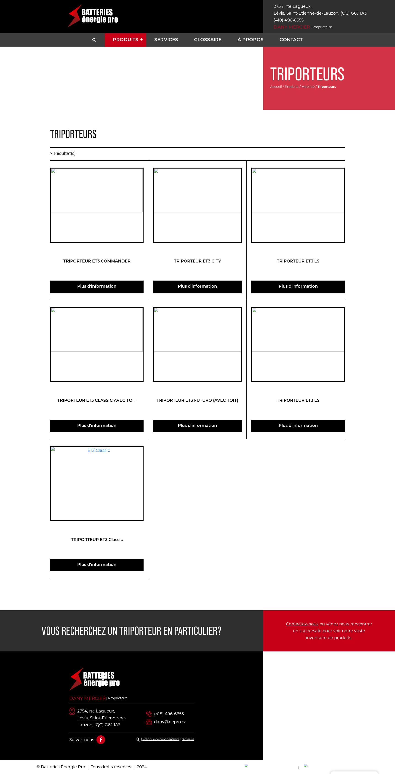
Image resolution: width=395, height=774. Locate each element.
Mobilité (308, 87)
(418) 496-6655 (289, 20)
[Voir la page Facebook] (100, 739)
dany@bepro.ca (170, 721)
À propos (251, 40)
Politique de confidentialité (160, 739)
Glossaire (208, 40)
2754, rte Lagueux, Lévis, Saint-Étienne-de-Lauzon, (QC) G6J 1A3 (320, 10)
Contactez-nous (302, 624)
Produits (125, 40)
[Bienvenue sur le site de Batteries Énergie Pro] (93, 15)
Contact (291, 40)
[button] (94, 40)
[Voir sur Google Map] (329, 705)
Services (166, 40)
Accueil (276, 87)
